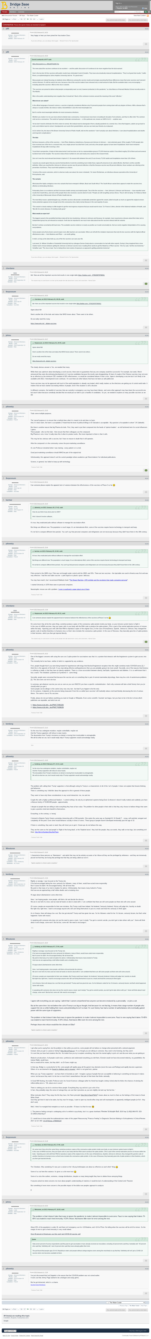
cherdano (10, 268)
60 (34, 19)
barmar (9, 500)
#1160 (147, 1268)
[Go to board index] (16, 5)
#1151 (147, 650)
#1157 (147, 1041)
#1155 (147, 874)
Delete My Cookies (24, 1335)
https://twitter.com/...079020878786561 (91, 275)
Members (13, 12)
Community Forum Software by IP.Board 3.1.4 (135, 1335)
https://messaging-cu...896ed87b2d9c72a (45, 64)
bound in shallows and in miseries (63, 1069)
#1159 (147, 1202)
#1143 (147, 268)
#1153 (147, 756)
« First (14, 19)
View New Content (140, 15)
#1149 (147, 544)
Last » (42, 19)
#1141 (147, 29)
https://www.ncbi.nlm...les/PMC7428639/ (48, 707)
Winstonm (10, 848)
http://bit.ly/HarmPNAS (89, 1095)
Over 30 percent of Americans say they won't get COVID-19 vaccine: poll (55, 1234)
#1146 (147, 407)
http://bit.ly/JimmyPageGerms (38, 1284)
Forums (5, 12)
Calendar (21, 12)
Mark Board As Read (37, 1335)
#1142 (147, 52)
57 (25, 19)
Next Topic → (144, 1305)
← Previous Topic (123, 1305)
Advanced (148, 12)
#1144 (147, 292)
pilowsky (10, 407)
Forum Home (14, 1335)
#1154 (147, 848)
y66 (7, 29)
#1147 (147, 478)
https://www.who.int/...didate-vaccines (44, 323)
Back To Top (6, 1335)
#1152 (147, 724)
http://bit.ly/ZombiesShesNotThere (47, 832)
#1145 (147, 335)
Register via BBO (122, 8)
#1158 (147, 1137)
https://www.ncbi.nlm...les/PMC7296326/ (48, 705)
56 (21, 19)
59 (31, 19)
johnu (8, 335)
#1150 (147, 606)
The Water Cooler (32, 15)
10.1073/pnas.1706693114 (52, 1121)
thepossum (11, 292)
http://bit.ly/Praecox (67, 1051)
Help (145, 8)
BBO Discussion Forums (9, 15)
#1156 (147, 939)
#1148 (147, 500)
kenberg (9, 724)
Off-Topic (22, 15)
